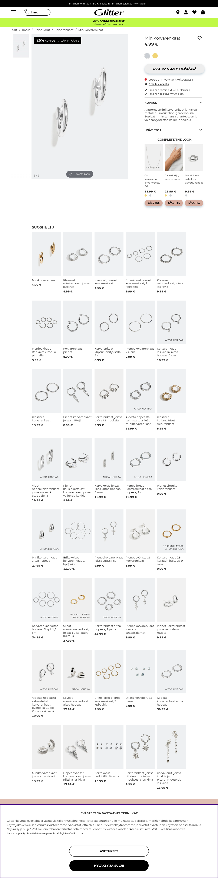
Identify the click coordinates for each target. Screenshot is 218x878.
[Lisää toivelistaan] (200, 38)
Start (14, 30)
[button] (188, 12)
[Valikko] (14, 12)
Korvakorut (42, 30)
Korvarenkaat (64, 30)
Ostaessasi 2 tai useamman (109, 24)
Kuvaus (151, 102)
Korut (26, 30)
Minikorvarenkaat (90, 30)
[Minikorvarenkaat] (148, 55)
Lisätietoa (153, 130)
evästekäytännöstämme (66, 833)
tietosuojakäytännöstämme (26, 833)
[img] (21, 45)
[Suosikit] (196, 12)
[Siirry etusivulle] (109, 12)
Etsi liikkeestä (159, 84)
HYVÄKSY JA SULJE (109, 866)
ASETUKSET (109, 851)
